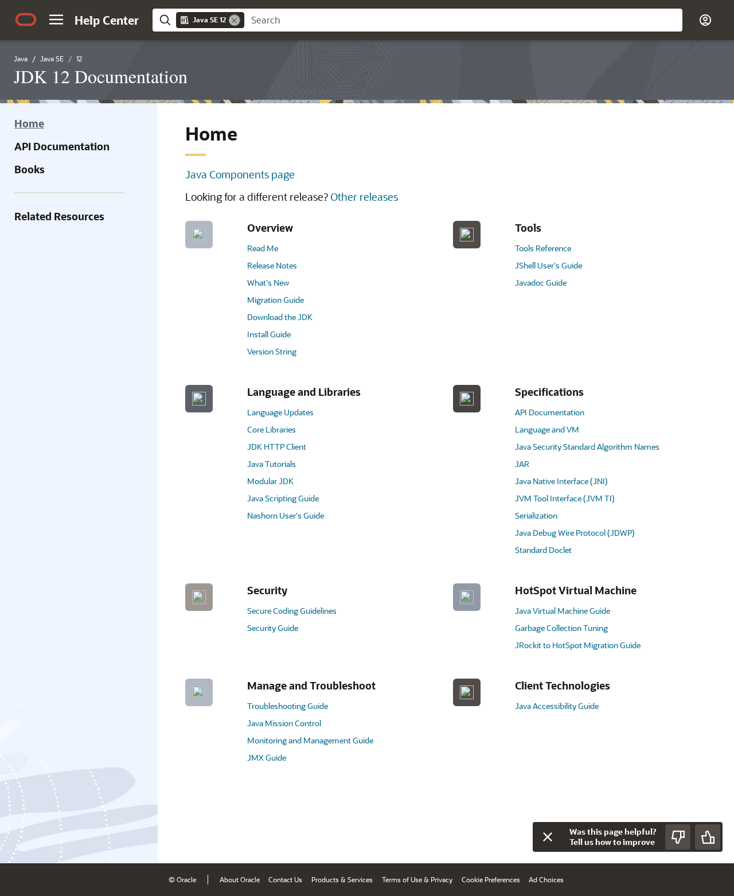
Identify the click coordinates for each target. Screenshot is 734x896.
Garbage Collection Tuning (561, 627)
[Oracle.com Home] (26, 19)
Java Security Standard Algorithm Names (587, 446)
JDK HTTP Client (276, 446)
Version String (271, 351)
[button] (56, 19)
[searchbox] (463, 20)
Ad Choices (546, 879)
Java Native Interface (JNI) (561, 481)
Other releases (364, 197)
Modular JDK (270, 481)
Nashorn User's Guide (285, 515)
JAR (522, 463)
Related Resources (59, 216)
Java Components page (240, 174)
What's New (268, 282)
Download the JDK (280, 316)
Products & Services (342, 879)
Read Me (262, 248)
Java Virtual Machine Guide (562, 610)
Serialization (536, 515)
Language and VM (547, 429)
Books (29, 169)
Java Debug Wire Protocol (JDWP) (575, 532)
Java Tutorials (271, 463)
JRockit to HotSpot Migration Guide (578, 645)
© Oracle (182, 879)
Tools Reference (543, 248)
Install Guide (269, 334)
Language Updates (280, 412)
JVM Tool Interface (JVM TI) (565, 498)
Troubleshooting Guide (287, 705)
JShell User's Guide (548, 265)
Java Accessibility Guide (557, 705)
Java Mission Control (284, 723)
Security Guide (272, 627)
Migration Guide (275, 299)
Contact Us (285, 879)
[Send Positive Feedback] (707, 837)
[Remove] (234, 20)
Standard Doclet (543, 549)
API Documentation (62, 146)
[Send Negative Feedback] (677, 837)
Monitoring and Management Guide (310, 740)
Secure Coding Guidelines (292, 610)
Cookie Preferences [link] (491, 879)
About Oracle (240, 879)
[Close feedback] (547, 837)
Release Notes (272, 265)
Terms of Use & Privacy (417, 879)
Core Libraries (271, 429)
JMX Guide (266, 757)
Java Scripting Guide (283, 498)
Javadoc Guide (541, 282)
